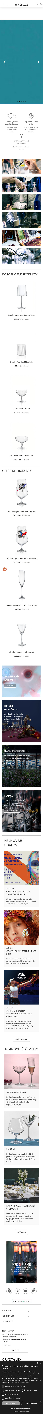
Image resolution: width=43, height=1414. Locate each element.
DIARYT (35, 260)
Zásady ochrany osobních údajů (19, 1382)
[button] (17, 101)
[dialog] (21, 1387)
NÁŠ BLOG (21, 1232)
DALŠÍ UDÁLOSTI (21, 1039)
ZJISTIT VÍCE (10, 685)
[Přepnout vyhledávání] (37, 4)
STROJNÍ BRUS (33, 224)
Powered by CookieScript (21, 1412)
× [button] (40, 1363)
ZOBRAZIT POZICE (12, 810)
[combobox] (38, 1363)
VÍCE (21, 1278)
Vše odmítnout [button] (31, 1403)
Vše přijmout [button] (11, 1403)
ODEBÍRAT (15, 1350)
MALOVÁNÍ (34, 170)
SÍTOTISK (34, 242)
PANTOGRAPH (33, 188)
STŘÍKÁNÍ (34, 206)
